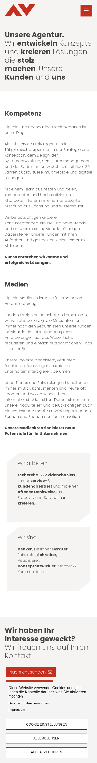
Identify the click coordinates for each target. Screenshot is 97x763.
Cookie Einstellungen (46, 724)
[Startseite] (20, 10)
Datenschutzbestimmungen (28, 703)
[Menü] (86, 10)
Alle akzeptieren (46, 752)
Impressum (16, 709)
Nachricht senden (27, 672)
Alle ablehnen (46, 738)
